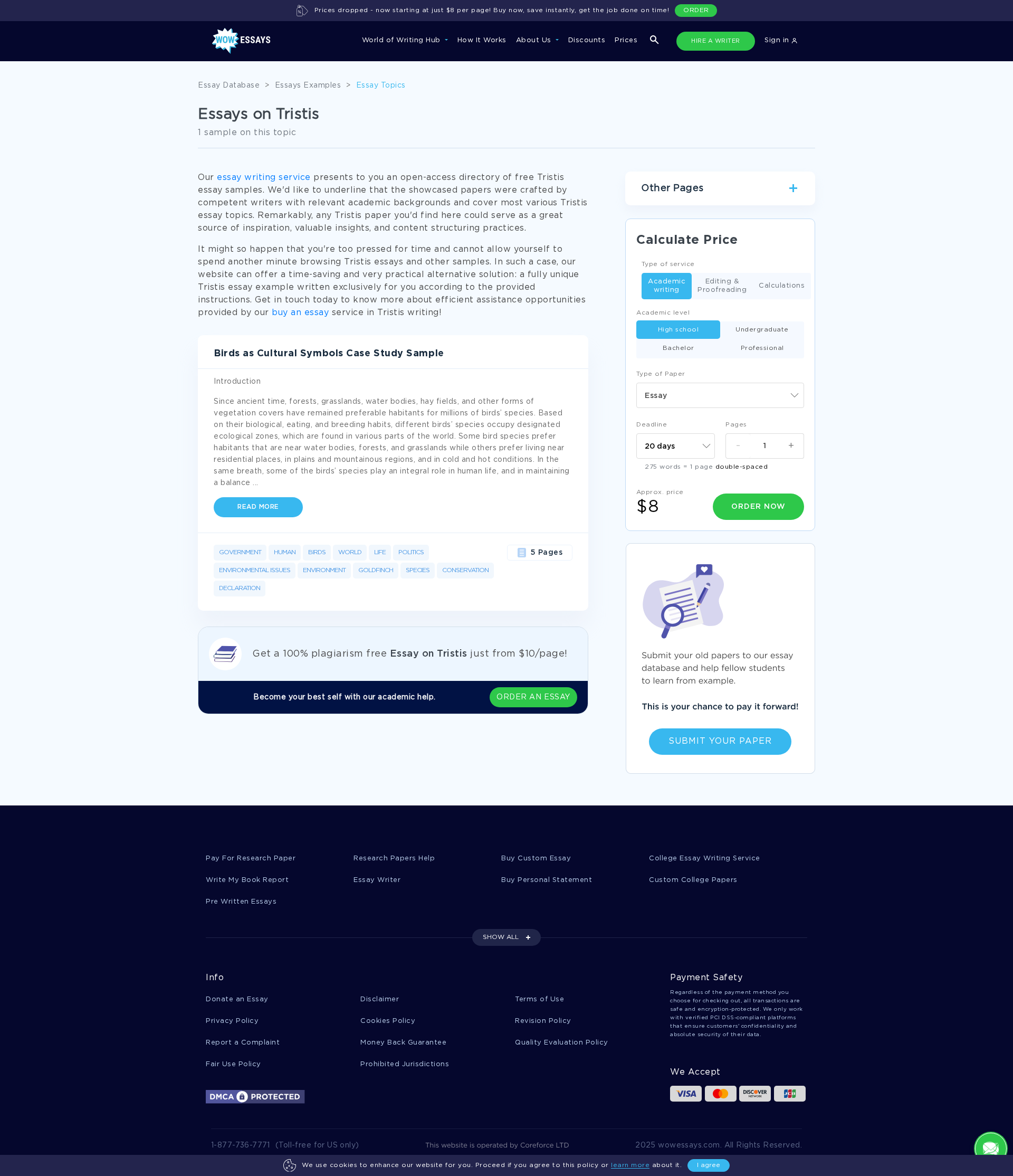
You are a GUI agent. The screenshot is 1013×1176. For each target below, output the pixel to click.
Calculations (782, 286)
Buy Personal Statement (546, 880)
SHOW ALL (501, 937)
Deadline (651, 425)
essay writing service (264, 178)
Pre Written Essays (241, 902)
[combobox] (720, 395)
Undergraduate (762, 330)
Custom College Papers (693, 880)
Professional (762, 348)
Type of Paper (660, 374)
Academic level (663, 313)
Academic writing (666, 286)
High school (678, 330)
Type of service (668, 264)
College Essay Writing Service (704, 858)
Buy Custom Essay (536, 858)
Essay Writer (376, 880)
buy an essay (300, 313)
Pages (736, 425)
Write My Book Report (247, 880)
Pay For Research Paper (250, 858)
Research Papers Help (394, 858)
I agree (708, 1165)
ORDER (696, 10)
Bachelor (678, 348)
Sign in (777, 40)
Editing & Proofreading (722, 286)
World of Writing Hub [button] (402, 40)
